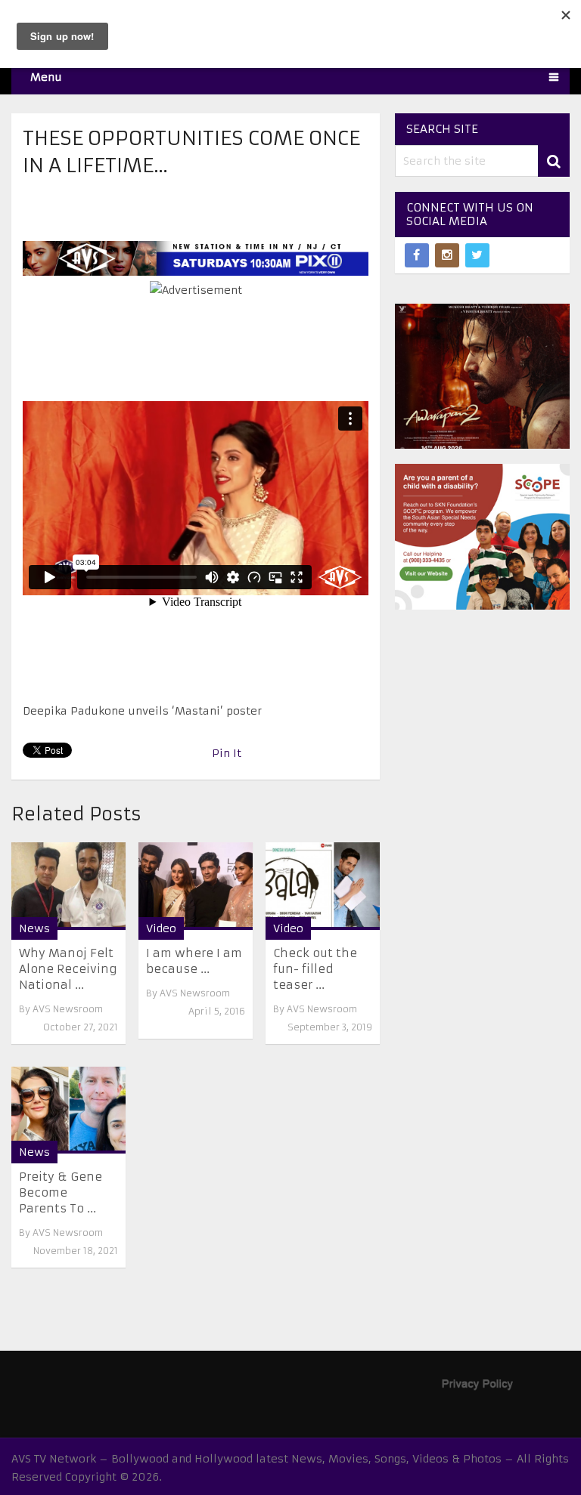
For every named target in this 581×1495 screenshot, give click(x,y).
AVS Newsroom (68, 1009)
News (34, 928)
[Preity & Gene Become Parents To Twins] (68, 1110)
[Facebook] (417, 255)
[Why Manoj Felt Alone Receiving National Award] (68, 885)
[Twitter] (477, 255)
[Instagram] (447, 255)
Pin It (226, 753)
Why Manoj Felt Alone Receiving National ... (68, 969)
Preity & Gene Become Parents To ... (60, 1192)
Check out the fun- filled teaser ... (315, 969)
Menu (46, 77)
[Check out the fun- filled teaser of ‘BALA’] (323, 885)
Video (161, 928)
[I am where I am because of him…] (195, 885)
